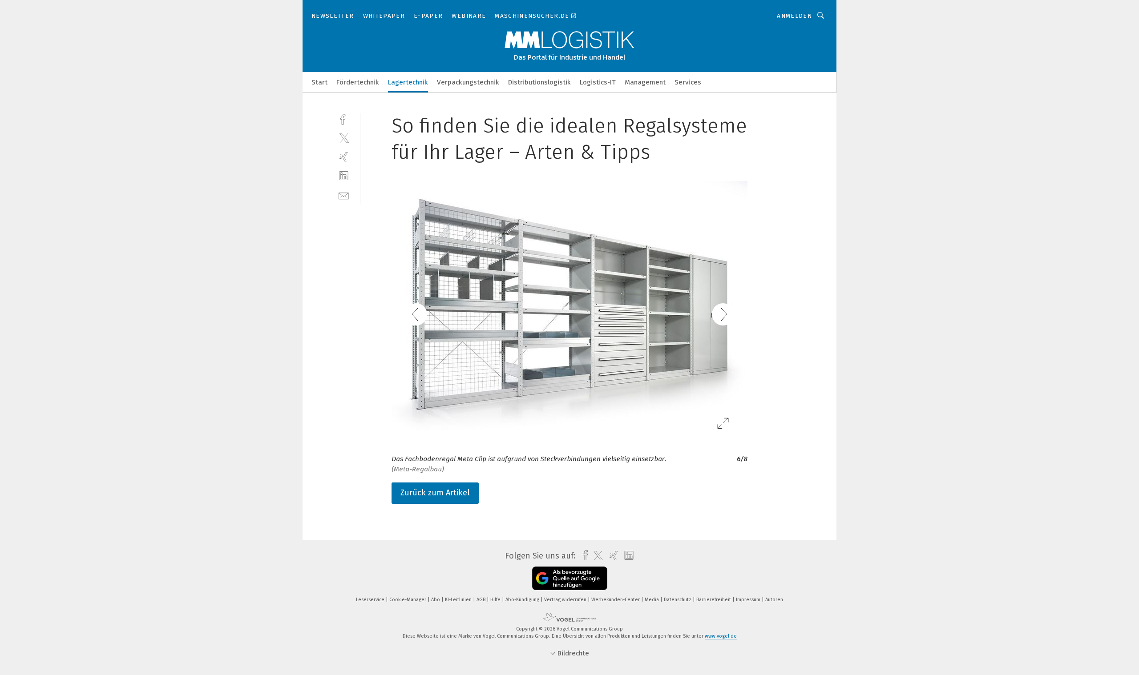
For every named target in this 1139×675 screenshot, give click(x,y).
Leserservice (371, 600)
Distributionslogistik (539, 82)
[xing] (343, 156)
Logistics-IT (598, 82)
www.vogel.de (721, 636)
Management (645, 82)
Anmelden (794, 16)
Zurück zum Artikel (435, 493)
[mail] (343, 195)
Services (688, 82)
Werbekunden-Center (616, 600)
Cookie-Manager (408, 600)
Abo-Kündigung (523, 600)
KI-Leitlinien (459, 600)
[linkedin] (343, 175)
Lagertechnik (408, 82)
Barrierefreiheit (714, 600)
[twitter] (343, 137)
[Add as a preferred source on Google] (569, 578)
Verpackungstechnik (468, 82)
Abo (436, 600)
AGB (482, 600)
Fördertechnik (357, 82)
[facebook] (343, 118)
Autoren (774, 600)
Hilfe (496, 600)
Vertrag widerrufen (566, 600)
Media (652, 600)
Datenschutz (678, 600)
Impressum (749, 600)
